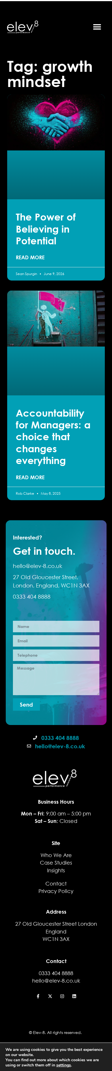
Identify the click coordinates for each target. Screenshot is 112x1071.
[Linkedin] (74, 996)
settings (63, 1065)
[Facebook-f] (38, 996)
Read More (30, 257)
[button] (96, 26)
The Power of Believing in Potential (46, 228)
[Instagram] (62, 996)
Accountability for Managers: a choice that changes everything (53, 437)
